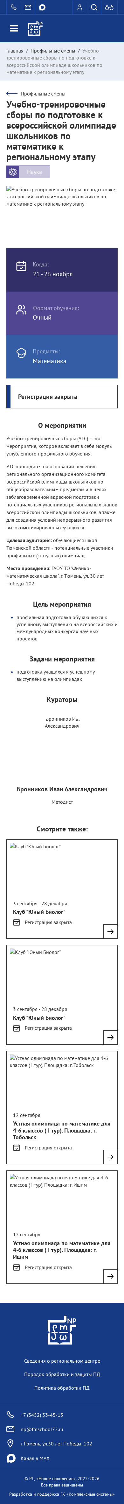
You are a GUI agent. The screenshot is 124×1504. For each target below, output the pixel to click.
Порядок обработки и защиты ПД (62, 1374)
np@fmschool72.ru (42, 1429)
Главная (15, 50)
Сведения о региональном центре (62, 1361)
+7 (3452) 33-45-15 (42, 1415)
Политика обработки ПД (62, 1388)
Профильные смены (53, 50)
